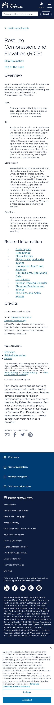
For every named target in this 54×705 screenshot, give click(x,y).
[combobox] (20, 13)
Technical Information (14, 565)
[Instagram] (38, 588)
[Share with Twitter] (22, 434)
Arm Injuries (23, 252)
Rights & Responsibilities (15, 547)
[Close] (51, 648)
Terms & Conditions (13, 541)
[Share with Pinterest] (30, 434)
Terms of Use (10, 372)
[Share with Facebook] (15, 434)
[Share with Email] (7, 434)
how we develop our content (26, 373)
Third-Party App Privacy (15, 553)
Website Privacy (11, 523)
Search (46, 14)
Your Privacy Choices (14, 535)
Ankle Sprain (23, 249)
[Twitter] (6, 588)
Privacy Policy (29, 372)
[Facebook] (14, 588)
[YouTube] (22, 588)
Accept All (27, 700)
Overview (9, 352)
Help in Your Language (14, 517)
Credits (8, 358)
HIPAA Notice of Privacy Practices (20, 529)
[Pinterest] (30, 588)
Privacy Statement (21, 686)
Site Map (8, 571)
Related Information (15, 355)
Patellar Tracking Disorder (31, 282)
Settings (27, 692)
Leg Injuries (23, 279)
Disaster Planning (12, 559)
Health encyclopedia (17, 28)
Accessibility (10, 505)
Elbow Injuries (24, 256)
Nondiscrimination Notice (16, 511)
